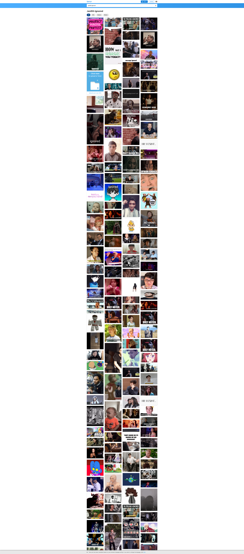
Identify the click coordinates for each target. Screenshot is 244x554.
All (88, 14)
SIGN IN (151, 1)
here (144, 552)
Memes (105, 14)
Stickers (99, 14)
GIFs (93, 14)
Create (145, 1)
